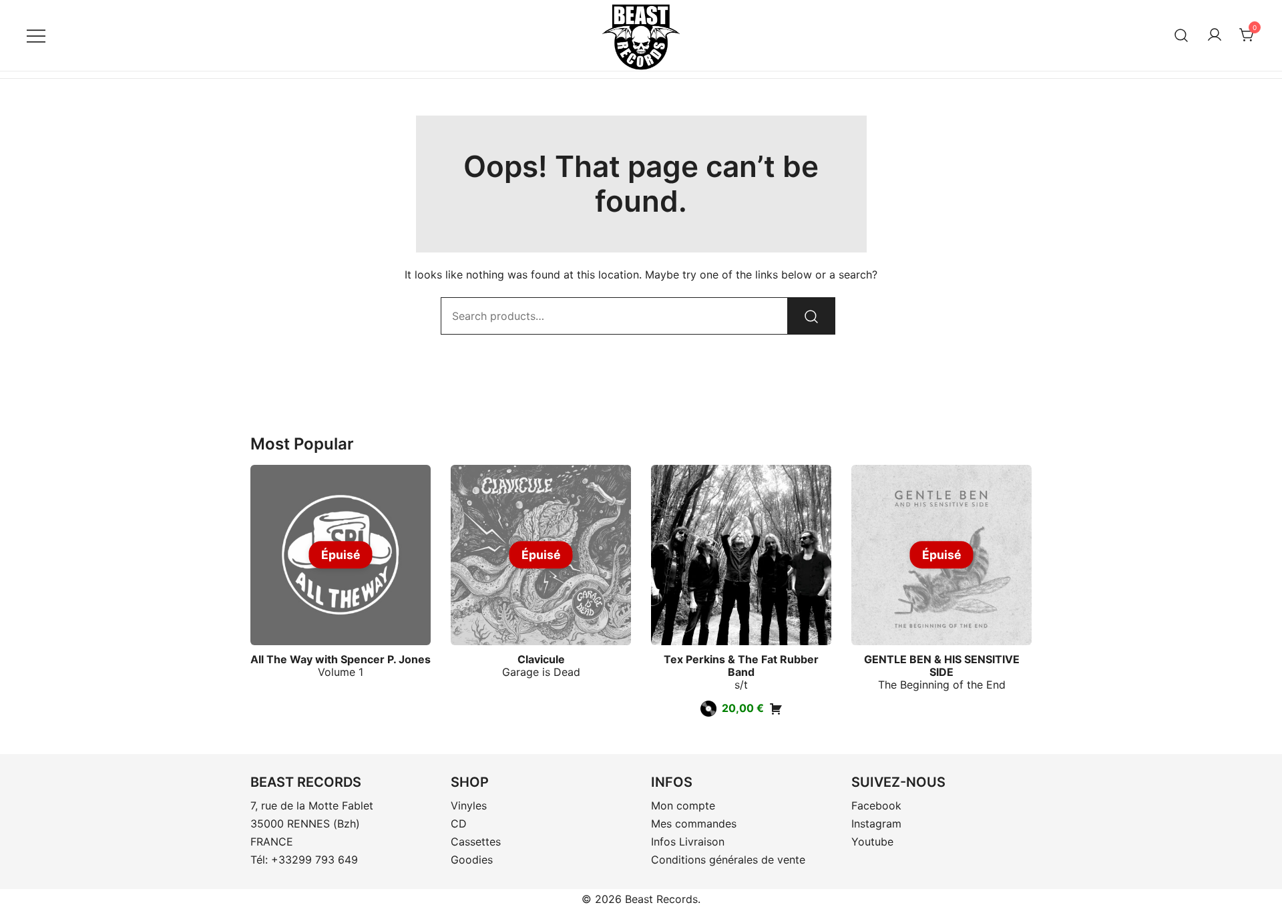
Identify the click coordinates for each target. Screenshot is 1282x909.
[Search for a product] (1181, 35)
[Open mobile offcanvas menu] (36, 35)
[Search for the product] (811, 316)
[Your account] (1215, 35)
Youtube (872, 841)
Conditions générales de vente (728, 859)
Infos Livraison (687, 841)
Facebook (876, 805)
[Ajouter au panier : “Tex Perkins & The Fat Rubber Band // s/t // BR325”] (776, 708)
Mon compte (683, 805)
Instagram (876, 823)
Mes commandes (693, 823)
